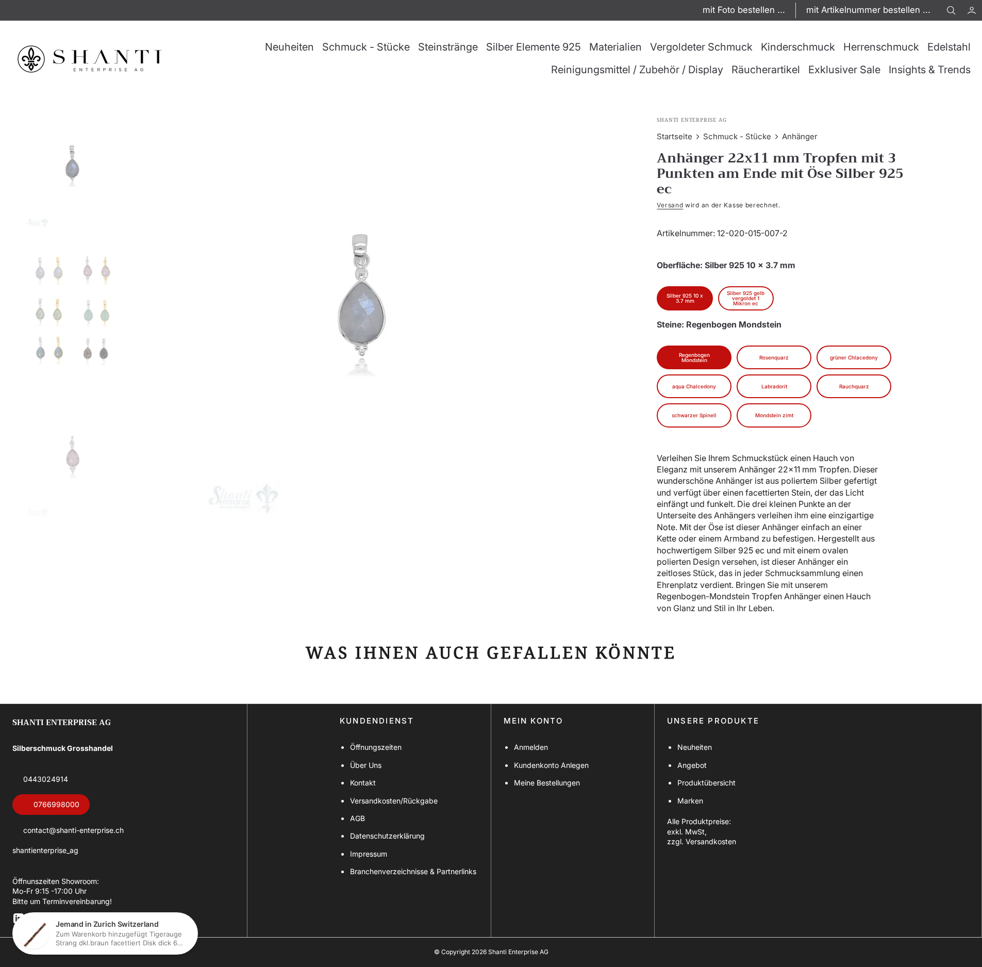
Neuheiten (694, 747)
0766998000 (56, 804)
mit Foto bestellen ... (744, 10)
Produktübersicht (706, 782)
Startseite (674, 136)
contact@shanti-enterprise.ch (73, 830)
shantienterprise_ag (45, 850)
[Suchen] (951, 10)
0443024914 (45, 779)
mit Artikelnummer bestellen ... (868, 10)
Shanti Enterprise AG (518, 952)
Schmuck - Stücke (737, 136)
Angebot (692, 765)
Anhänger (800, 136)
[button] (971, 10)
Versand (670, 205)
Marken (690, 800)
